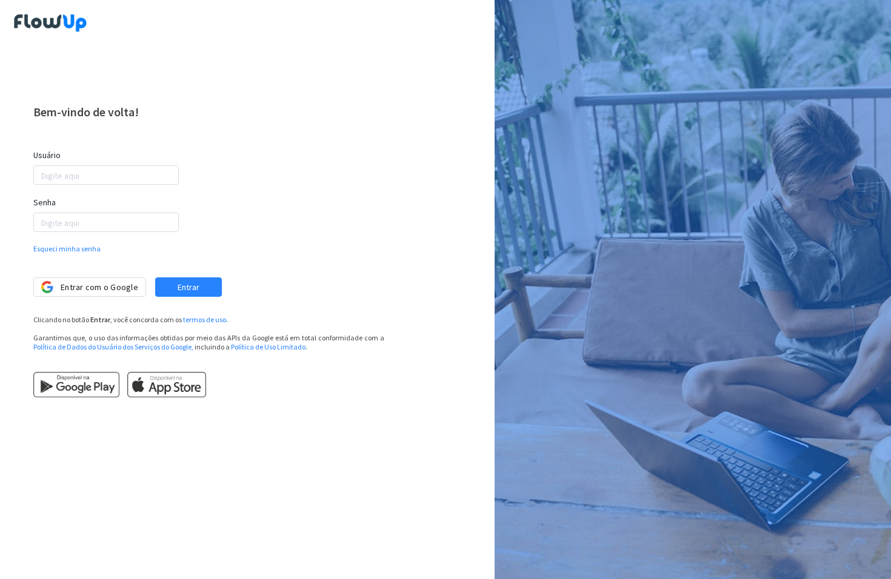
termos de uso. (205, 319)
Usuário (47, 155)
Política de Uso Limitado (268, 346)
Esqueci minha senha (67, 248)
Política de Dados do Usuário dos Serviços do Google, (113, 346)
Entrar (188, 287)
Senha (44, 202)
